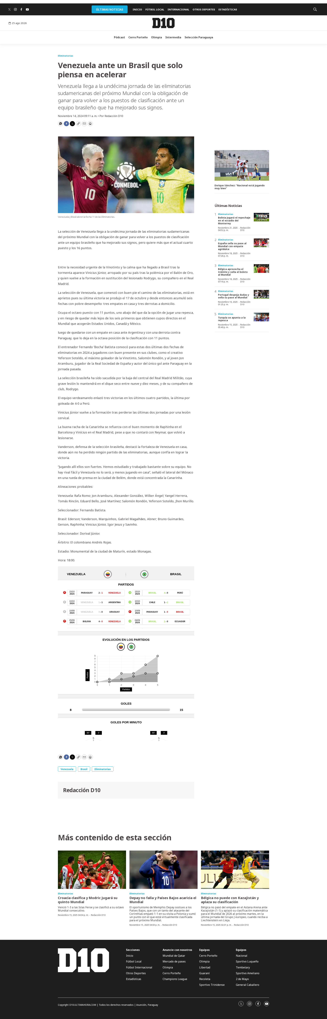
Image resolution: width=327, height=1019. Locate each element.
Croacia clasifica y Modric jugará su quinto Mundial (88, 900)
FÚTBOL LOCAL (154, 9)
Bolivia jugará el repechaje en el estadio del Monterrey (234, 220)
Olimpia (156, 37)
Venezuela (67, 769)
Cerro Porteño (138, 37)
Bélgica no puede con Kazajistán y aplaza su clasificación (230, 900)
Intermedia (173, 37)
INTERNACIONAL (178, 9)
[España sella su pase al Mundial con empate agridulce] (261, 242)
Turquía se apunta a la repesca (232, 319)
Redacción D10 (81, 790)
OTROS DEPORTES (204, 9)
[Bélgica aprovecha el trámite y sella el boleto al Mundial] (261, 268)
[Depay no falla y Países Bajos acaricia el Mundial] (163, 870)
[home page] (163, 23)
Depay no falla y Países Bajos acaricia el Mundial (162, 900)
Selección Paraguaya (199, 37)
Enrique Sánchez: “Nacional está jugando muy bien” (240, 187)
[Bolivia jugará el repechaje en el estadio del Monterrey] (261, 217)
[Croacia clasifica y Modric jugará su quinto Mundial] (92, 870)
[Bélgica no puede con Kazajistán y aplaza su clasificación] (235, 870)
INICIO (137, 9)
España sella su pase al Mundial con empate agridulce (232, 246)
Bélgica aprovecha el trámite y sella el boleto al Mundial (233, 271)
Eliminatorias (65, 55)
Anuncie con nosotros (177, 950)
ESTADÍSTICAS (228, 9)
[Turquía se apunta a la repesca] (261, 317)
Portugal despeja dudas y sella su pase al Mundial (233, 296)
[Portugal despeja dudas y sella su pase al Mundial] (261, 294)
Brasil (84, 769)
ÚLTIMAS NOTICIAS (109, 9)
